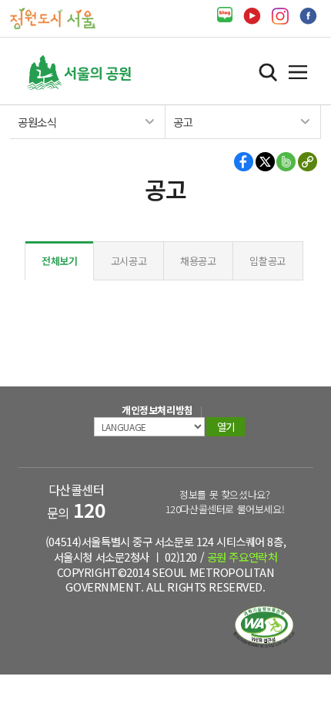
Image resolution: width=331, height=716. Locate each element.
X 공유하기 (265, 161)
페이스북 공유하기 (244, 161)
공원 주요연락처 (242, 557)
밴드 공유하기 (286, 161)
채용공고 (198, 261)
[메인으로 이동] (52, 17)
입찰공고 (267, 261)
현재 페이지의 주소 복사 (306, 161)
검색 (268, 72)
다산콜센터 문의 (76, 501)
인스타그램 (280, 16)
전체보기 (60, 261)
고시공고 (129, 261)
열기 (298, 72)
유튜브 (252, 16)
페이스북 (308, 16)
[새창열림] (224, 15)
